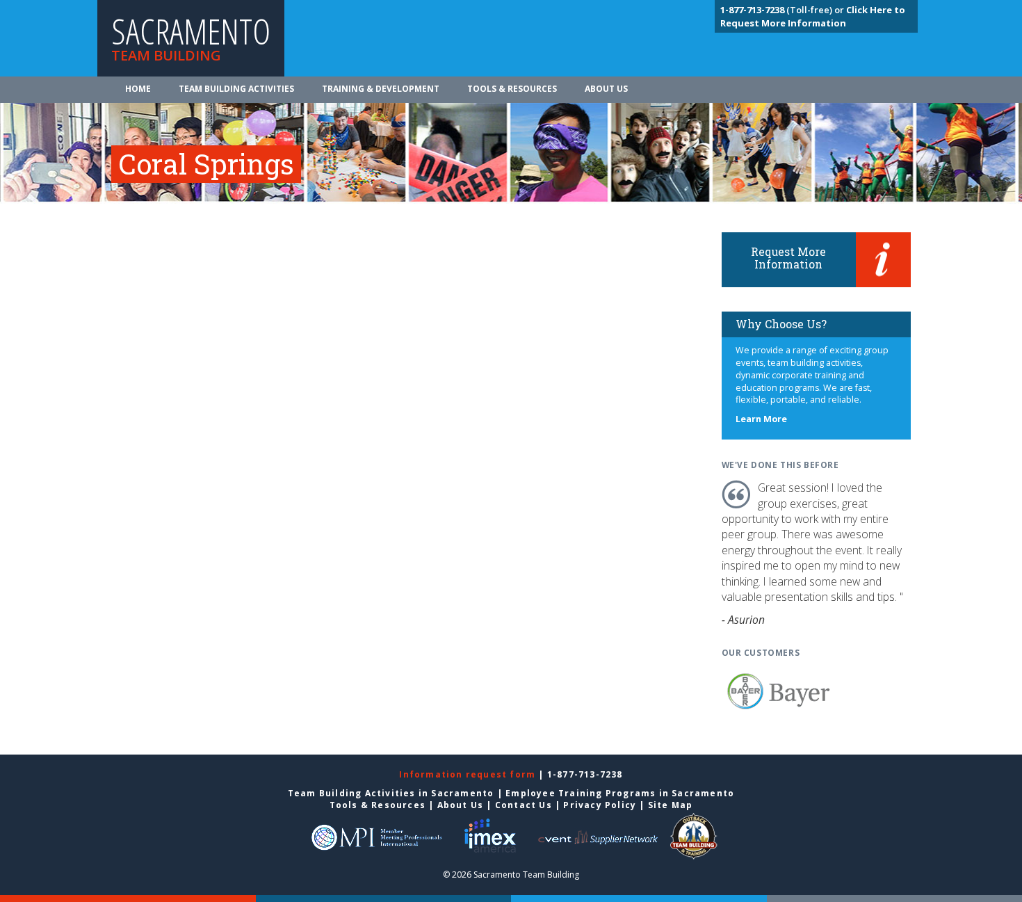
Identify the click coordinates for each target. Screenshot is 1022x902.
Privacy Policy (599, 805)
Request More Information (788, 258)
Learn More (761, 419)
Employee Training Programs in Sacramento (619, 793)
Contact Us (523, 805)
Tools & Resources (512, 89)
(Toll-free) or (783, 9)
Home (138, 89)
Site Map (670, 805)
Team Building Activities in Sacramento (391, 793)
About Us (606, 89)
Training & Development (380, 89)
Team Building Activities (236, 89)
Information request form (468, 774)
